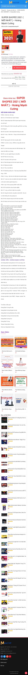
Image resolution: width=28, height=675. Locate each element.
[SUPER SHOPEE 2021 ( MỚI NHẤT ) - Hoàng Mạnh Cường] (5, 47)
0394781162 (18, 74)
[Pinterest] (10, 656)
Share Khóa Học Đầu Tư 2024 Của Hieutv (17, 600)
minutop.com (9, 651)
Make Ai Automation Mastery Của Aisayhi (17, 505)
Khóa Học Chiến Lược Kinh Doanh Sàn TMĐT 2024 (12, 351)
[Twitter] (4, 656)
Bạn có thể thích (6, 415)
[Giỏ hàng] (26, 2)
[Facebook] (2, 656)
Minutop (16, 673)
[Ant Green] (14, 643)
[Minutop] (14, 3)
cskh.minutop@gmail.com (10, 653)
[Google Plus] (7, 656)
